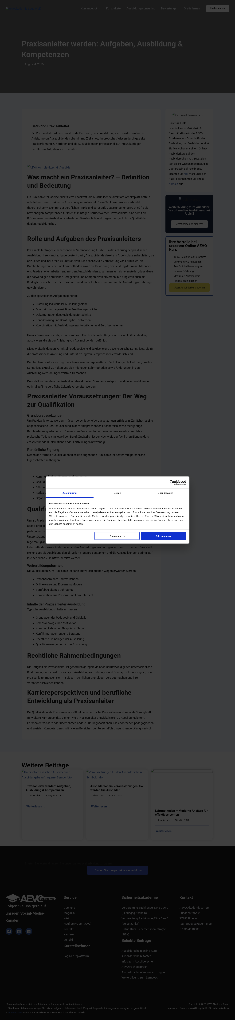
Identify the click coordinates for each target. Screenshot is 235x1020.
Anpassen (115, 536)
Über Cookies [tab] (165, 493)
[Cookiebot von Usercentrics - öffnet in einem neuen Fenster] (172, 482)
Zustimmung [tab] (70, 493)
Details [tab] (117, 493)
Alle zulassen (163, 536)
